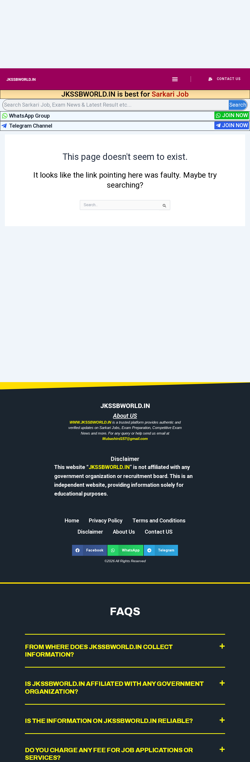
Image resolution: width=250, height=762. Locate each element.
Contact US (159, 532)
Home (72, 521)
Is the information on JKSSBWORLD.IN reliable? (109, 720)
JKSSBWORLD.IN (109, 467)
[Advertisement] (125, 34)
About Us (124, 532)
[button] (175, 79)
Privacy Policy (106, 521)
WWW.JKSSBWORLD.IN (90, 422)
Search (237, 105)
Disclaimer (90, 532)
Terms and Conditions (159, 521)
